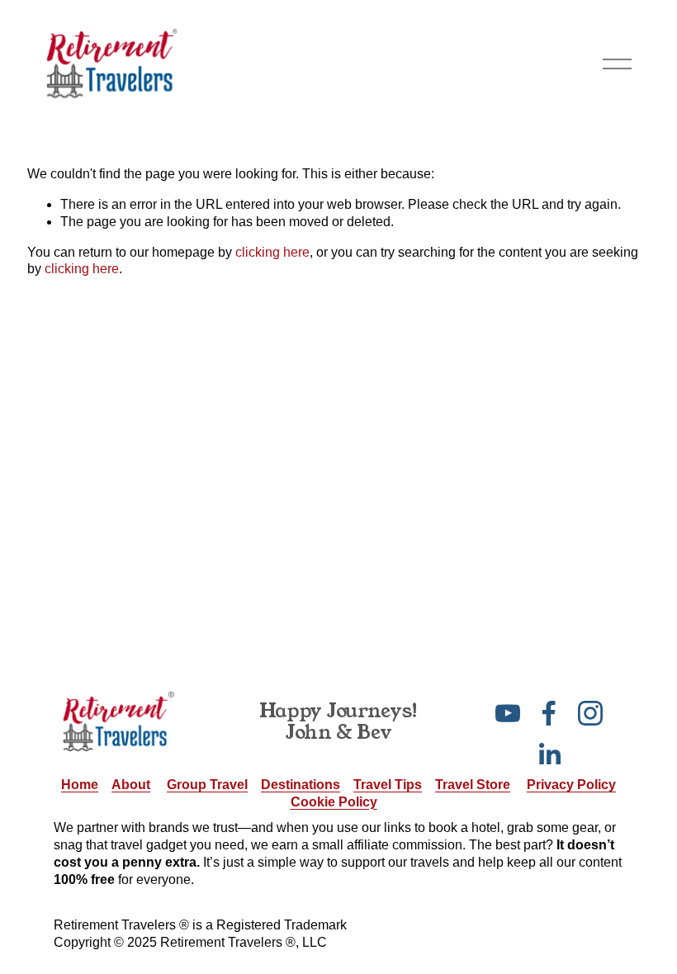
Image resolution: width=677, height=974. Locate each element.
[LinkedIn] (549, 754)
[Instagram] (590, 713)
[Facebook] (549, 713)
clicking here (272, 252)
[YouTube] (508, 713)
